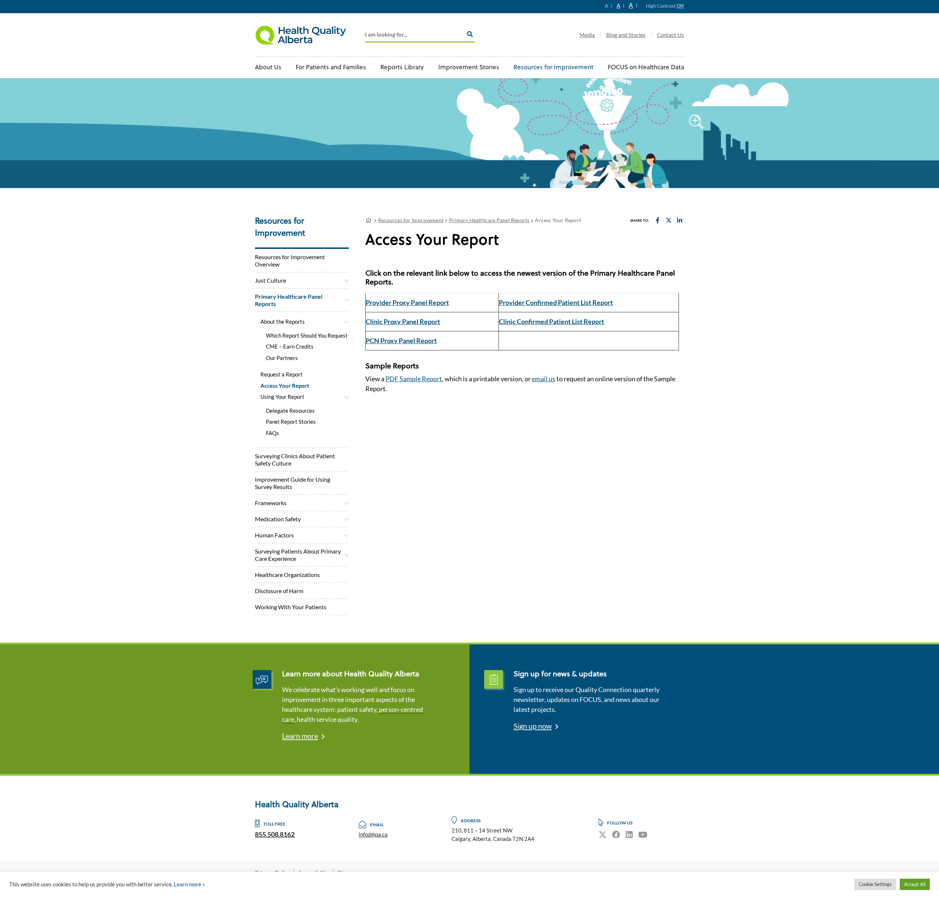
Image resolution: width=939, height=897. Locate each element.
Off (680, 6)
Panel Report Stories (291, 421)
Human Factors (274, 535)
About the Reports (282, 321)
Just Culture (270, 280)
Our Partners (282, 357)
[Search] (470, 34)
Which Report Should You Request (307, 335)
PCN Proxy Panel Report (401, 341)
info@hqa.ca (373, 834)
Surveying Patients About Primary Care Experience (298, 555)
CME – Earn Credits (290, 346)
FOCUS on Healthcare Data (646, 67)
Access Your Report (284, 385)
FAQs (272, 433)
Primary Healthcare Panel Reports (288, 300)
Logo (301, 35)
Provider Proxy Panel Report (407, 302)
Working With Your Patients (290, 606)
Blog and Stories (626, 35)
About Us (268, 67)
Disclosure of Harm (279, 590)
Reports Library (402, 67)
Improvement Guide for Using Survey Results (292, 483)
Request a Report (281, 374)
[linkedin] (629, 834)
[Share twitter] (668, 220)
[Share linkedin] (679, 220)
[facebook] (616, 834)
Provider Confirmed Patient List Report (556, 302)
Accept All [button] (914, 884)
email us (543, 379)
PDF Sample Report (414, 379)
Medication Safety (278, 518)
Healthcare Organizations (287, 574)
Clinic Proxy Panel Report (403, 321)
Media (587, 35)
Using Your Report (282, 396)
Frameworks (270, 502)
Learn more (300, 735)
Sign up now (533, 725)
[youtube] (642, 834)
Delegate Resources (290, 410)
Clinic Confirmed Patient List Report (551, 321)
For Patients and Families (331, 67)
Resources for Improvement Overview (290, 260)
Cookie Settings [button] (875, 884)
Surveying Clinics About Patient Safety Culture (295, 459)
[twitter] (603, 834)
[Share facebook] (657, 220)
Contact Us (670, 35)
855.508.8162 (275, 834)
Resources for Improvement (553, 67)
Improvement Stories (468, 67)
